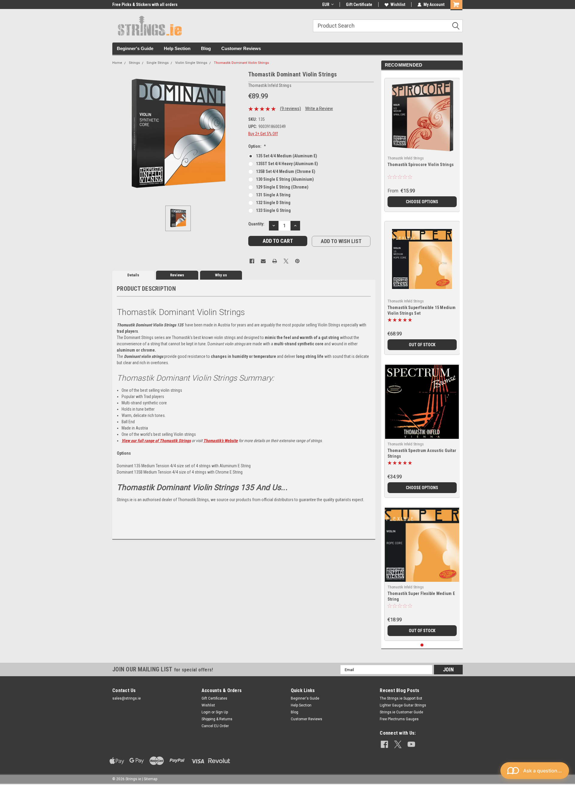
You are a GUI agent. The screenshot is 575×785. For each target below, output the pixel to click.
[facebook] (384, 744)
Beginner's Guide (135, 48)
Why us (221, 275)
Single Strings (157, 63)
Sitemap (150, 779)
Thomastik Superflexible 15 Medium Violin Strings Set (422, 310)
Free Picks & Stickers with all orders (145, 4)
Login (206, 712)
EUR (325, 4)
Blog (206, 48)
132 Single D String (273, 202)
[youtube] (411, 744)
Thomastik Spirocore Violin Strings (421, 164)
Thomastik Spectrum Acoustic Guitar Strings (422, 453)
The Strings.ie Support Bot (401, 698)
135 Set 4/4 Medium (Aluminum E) (286, 155)
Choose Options (422, 201)
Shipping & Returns (217, 719)
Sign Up (222, 712)
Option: (257, 146)
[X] (286, 261)
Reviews (177, 275)
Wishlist (398, 4)
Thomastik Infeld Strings (406, 158)
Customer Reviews (241, 48)
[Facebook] (251, 261)
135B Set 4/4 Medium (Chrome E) (285, 171)
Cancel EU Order (215, 726)
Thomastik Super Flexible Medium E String (421, 596)
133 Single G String (273, 210)
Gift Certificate (359, 4)
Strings (134, 63)
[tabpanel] (422, 142)
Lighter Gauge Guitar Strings (403, 705)
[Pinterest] (297, 261)
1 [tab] (422, 645)
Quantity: (256, 224)
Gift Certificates (214, 698)
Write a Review (319, 108)
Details (133, 275)
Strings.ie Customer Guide (401, 712)
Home (117, 63)
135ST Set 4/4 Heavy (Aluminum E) (287, 163)
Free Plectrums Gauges (399, 719)
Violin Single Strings (191, 63)
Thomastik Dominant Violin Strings (241, 63)
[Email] (263, 261)
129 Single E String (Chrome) (282, 187)
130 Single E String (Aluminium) (285, 179)
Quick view (422, 291)
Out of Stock (422, 344)
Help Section (177, 48)
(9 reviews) (290, 108)
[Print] (274, 261)
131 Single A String (273, 194)
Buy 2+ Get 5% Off (263, 133)
